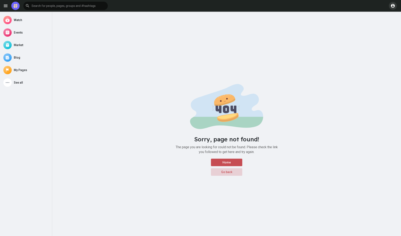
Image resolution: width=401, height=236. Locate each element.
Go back (226, 172)
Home (226, 162)
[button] (65, 6)
